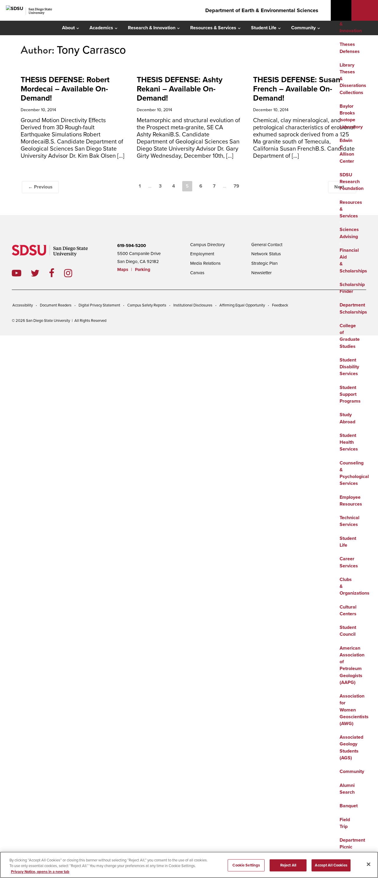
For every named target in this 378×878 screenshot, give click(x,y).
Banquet (349, 806)
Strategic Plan (264, 263)
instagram (73, 273)
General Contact (266, 244)
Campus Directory (207, 244)
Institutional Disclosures (192, 305)
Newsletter (261, 272)
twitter (40, 273)
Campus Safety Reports (146, 305)
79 (236, 186)
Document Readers (55, 305)
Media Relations (205, 263)
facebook (56, 273)
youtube (16, 273)
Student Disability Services (349, 367)
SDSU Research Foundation (352, 181)
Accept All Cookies (331, 865)
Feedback (280, 305)
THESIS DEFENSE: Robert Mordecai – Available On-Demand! (65, 89)
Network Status (266, 253)
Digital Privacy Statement (99, 305)
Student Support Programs (350, 394)
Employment (202, 253)
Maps (122, 269)
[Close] (368, 864)
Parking (142, 269)
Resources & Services (213, 28)
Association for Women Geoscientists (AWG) (354, 710)
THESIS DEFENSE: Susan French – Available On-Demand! (296, 89)
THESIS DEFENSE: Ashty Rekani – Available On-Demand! (179, 89)
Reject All (288, 865)
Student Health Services (349, 442)
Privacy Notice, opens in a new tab (40, 871)
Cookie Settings (246, 865)
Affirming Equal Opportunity (242, 305)
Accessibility (22, 305)
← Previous (40, 187)
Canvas (197, 272)
